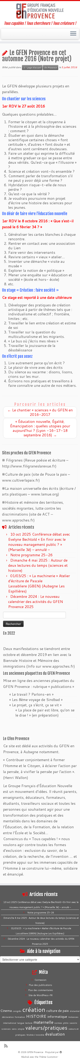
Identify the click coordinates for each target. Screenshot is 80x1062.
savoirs (73, 1022)
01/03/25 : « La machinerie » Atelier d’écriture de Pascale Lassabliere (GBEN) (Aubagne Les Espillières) (39, 583)
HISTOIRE (36, 1016)
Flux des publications (40, 985)
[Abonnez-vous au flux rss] (7, 1046)
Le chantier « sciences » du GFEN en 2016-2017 (40, 412)
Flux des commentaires (40, 990)
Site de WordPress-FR (41, 995)
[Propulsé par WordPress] (60, 1051)
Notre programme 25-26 (32, 555)
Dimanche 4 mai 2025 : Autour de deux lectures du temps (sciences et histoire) (38, 565)
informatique (57, 1016)
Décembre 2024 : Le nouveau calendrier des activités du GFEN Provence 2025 (35, 601)
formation (20, 1016)
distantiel (75, 1010)
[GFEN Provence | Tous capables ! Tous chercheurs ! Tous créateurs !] (40, 11)
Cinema (6, 1010)
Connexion (40, 980)
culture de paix (57, 1010)
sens (14, 1028)
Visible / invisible (35, 1034)
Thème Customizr (48, 1057)
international (9, 1022)
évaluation (55, 1034)
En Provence (50, 67)
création (33, 1009)
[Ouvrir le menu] (73, 34)
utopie (21, 1028)
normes (58, 1022)
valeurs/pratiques (46, 1027)
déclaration (8, 1016)
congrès (17, 1010)
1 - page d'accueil (32, 67)
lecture (28, 1022)
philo (66, 1022)
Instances (73, 1016)
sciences (6, 1028)
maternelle (43, 1022)
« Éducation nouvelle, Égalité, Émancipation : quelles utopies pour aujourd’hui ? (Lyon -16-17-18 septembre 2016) (40, 428)
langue (20, 1022)
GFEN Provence (35, 1052)
